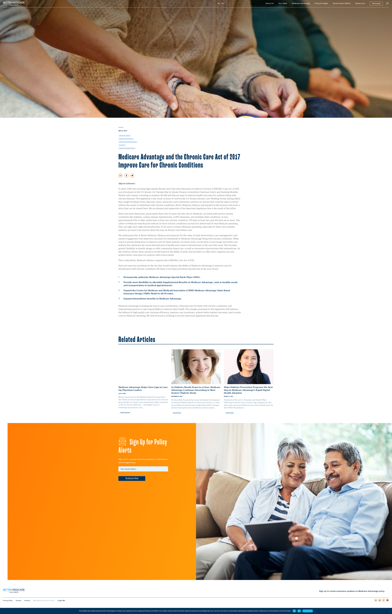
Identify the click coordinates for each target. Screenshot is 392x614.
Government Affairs (342, 3)
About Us (270, 3)
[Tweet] (132, 176)
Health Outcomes (126, 139)
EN (218, 3)
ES (222, 3)
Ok (294, 611)
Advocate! (376, 4)
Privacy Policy (8, 600)
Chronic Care (124, 135)
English (60, 600)
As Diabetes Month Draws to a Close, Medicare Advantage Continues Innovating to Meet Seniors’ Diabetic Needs (195, 390)
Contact (18, 600)
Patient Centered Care (128, 142)
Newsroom (360, 3)
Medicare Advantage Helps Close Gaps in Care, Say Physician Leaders (143, 388)
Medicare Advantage (301, 3)
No (299, 611)
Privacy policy (307, 611)
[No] (389, 611)
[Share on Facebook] (126, 176)
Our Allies (282, 3)
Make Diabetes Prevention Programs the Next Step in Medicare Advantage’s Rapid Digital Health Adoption (248, 390)
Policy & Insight (321, 3)
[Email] (120, 176)
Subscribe (131, 478)
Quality (122, 145)
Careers (27, 600)
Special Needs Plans (127, 148)
